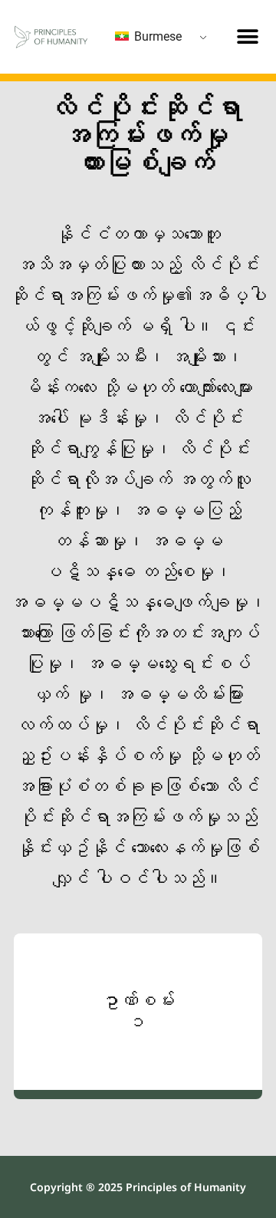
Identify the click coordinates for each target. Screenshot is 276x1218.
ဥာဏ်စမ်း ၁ (138, 1011)
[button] (248, 36)
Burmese (156, 36)
